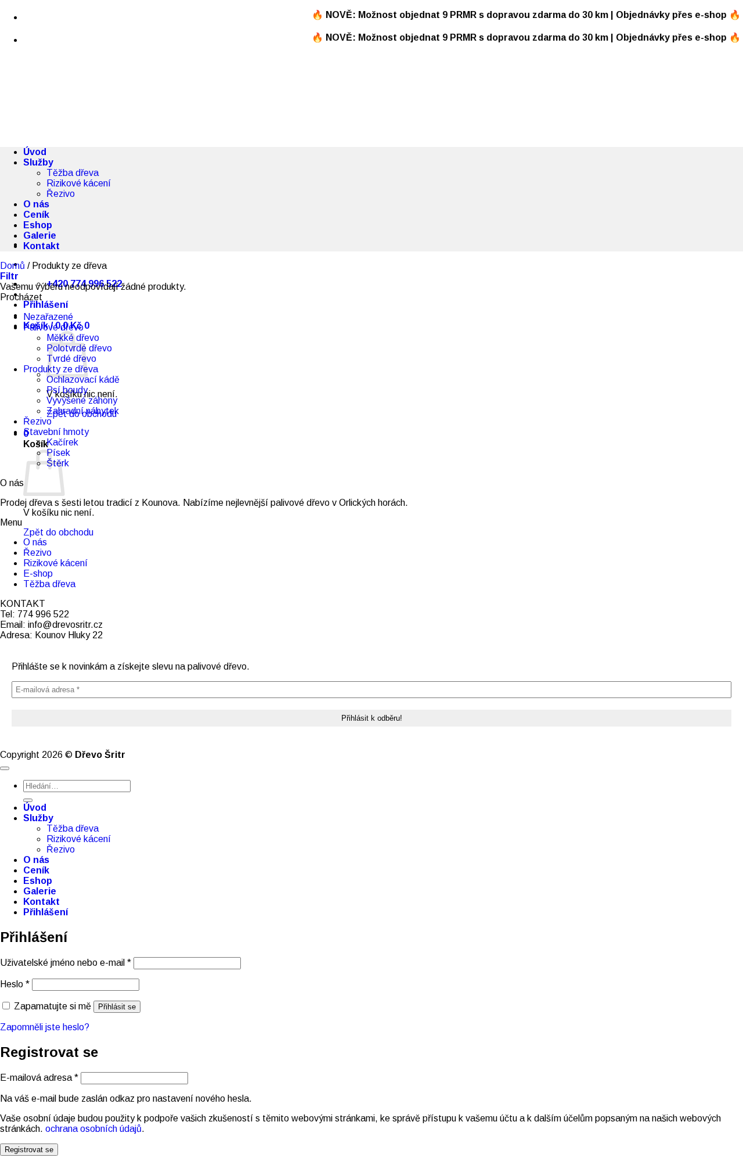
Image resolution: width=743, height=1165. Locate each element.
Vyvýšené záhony (81, 400)
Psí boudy (67, 390)
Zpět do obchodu (58, 532)
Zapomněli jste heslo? (44, 1027)
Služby (38, 162)
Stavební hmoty (56, 432)
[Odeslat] (28, 800)
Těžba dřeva (72, 173)
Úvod (34, 152)
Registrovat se (29, 1149)
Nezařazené (48, 317)
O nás (36, 204)
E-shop (38, 573)
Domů (12, 266)
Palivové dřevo (53, 327)
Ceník (36, 215)
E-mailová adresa (39, 1078)
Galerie (39, 235)
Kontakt (41, 246)
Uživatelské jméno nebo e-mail (65, 963)
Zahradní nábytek (82, 411)
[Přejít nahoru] (4, 768)
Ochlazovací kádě (83, 379)
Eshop (37, 225)
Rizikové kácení (78, 183)
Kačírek (62, 442)
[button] (45, 305)
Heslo (15, 984)
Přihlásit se (117, 1006)
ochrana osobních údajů (93, 1129)
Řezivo (60, 194)
